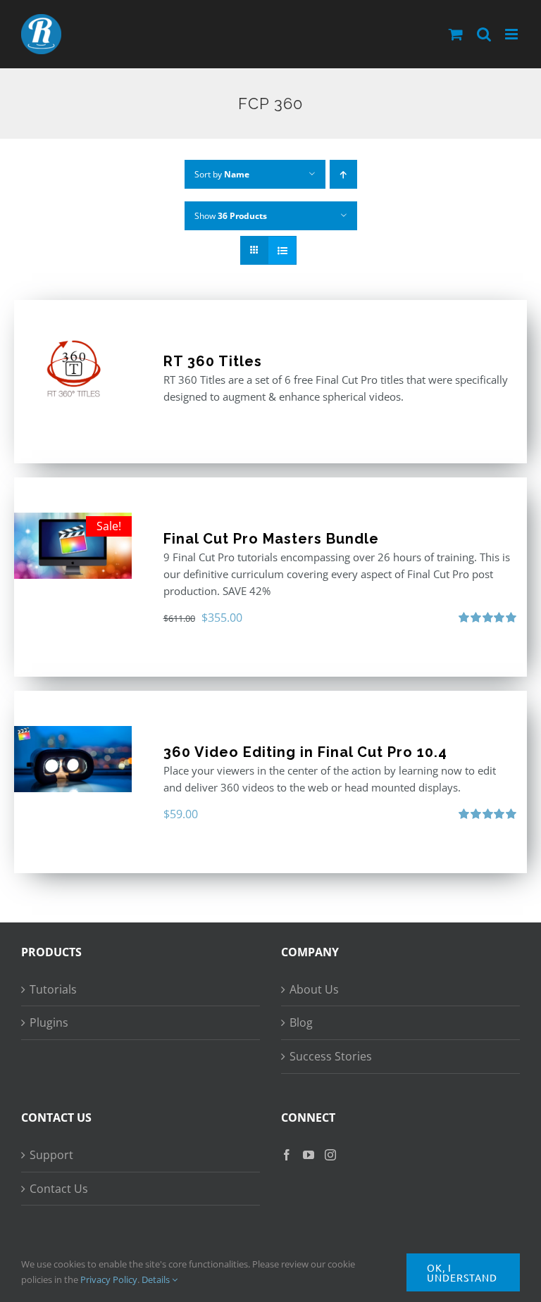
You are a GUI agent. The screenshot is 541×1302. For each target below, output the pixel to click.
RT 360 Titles (212, 361)
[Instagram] (330, 1154)
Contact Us (59, 1188)
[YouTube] (308, 1154)
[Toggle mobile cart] (456, 34)
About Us (314, 989)
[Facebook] (286, 1154)
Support (51, 1155)
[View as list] (282, 250)
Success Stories (331, 1056)
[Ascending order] (343, 174)
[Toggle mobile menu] (512, 34)
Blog (301, 1022)
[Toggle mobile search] (484, 34)
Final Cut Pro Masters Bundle (271, 538)
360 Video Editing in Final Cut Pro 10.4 (305, 752)
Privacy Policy (108, 1279)
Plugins (49, 1022)
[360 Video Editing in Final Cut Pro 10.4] (73, 759)
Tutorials (53, 989)
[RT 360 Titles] (73, 368)
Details (157, 1279)
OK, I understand (462, 1272)
